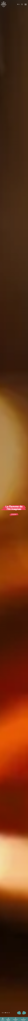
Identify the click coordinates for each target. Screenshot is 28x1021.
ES (17, 9)
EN (17, 6)
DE (17, 7)
